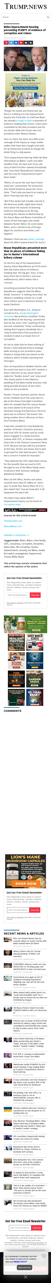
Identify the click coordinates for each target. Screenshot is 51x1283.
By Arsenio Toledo (29, 987)
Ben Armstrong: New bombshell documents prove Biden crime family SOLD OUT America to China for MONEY (30, 1203)
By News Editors (29, 959)
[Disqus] (25, 749)
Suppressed (35, 553)
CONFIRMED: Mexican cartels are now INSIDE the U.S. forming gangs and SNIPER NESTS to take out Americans (29, 966)
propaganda (21, 553)
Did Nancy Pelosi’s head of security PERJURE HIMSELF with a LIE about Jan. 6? (30, 1010)
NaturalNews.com (12, 526)
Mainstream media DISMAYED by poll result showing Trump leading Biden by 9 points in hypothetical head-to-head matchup (29, 1068)
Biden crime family (36, 540)
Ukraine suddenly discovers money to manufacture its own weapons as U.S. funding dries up (29, 1110)
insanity (23, 550)
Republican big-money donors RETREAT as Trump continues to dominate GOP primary (27, 1149)
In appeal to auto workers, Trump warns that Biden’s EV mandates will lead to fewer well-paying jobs (29, 1175)
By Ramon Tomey (29, 1059)
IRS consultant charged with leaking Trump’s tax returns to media (29, 1137)
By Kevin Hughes (28, 1103)
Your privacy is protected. (15, 603)
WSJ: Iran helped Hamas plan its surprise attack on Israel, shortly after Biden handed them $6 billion (30, 941)
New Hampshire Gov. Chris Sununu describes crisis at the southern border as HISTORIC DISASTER (28, 1162)
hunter (34, 547)
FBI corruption (23, 547)
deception (38, 543)
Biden (23, 540)
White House (18, 557)
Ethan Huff (21, 38)
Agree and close (24, 1267)
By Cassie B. (27, 946)
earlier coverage (36, 239)
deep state (9, 547)
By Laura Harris (28, 1075)
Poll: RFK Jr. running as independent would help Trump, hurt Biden (29, 1055)
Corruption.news (12, 504)
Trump (7, 557)
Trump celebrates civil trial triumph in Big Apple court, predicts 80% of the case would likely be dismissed (30, 1082)
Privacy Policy (20, 1262)
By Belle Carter (28, 1088)
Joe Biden (32, 550)
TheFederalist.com (13, 521)
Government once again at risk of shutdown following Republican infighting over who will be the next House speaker (28, 981)
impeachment (11, 550)
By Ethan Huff (27, 972)
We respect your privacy (36, 1242)
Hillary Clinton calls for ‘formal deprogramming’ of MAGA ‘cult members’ (26, 953)
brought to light (24, 120)
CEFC (6, 543)
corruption (26, 543)
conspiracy (15, 543)
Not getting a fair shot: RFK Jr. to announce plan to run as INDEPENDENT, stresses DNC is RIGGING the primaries (27, 1096)
